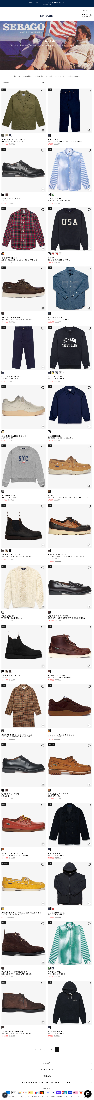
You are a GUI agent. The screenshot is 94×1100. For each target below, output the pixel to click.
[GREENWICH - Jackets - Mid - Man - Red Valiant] (52, 908)
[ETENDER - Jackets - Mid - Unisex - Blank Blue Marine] (49, 431)
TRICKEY (65, 140)
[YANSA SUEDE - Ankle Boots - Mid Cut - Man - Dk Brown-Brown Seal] (2, 550)
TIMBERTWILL (11, 378)
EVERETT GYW (11, 200)
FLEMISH (11, 617)
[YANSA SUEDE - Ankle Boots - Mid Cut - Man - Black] (10, 550)
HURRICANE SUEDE (61, 736)
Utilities (46, 1070)
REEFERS (56, 854)
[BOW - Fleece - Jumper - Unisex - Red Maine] (52, 253)
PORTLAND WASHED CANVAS (21, 914)
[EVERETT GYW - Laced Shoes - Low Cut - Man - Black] (2, 194)
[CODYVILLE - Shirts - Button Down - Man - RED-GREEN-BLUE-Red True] (2, 253)
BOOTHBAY (56, 378)
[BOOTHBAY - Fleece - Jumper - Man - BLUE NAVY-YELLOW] (52, 372)
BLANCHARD (56, 1032)
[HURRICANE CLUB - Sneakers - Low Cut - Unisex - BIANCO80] (2, 431)
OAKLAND (59, 200)
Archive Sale (46, 41)
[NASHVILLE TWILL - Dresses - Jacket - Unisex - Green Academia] (2, 135)
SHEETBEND (60, 318)
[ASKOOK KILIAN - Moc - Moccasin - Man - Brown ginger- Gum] (2, 849)
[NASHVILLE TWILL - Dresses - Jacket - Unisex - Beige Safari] (6, 135)
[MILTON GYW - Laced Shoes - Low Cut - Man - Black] (2, 790)
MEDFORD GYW (67, 617)
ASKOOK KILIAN (14, 854)
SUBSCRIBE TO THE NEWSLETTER (46, 1082)
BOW (59, 259)
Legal (46, 1076)
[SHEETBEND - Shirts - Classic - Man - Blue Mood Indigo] (49, 313)
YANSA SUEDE (16, 556)
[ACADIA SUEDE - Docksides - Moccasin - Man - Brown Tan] (49, 790)
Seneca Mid (59, 676)
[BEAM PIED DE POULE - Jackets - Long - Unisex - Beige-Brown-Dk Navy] (2, 730)
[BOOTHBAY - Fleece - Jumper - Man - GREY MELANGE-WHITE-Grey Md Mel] (60, 372)
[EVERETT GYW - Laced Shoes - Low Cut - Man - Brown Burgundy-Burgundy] (6, 194)
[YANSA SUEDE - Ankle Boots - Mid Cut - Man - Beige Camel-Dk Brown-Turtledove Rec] (6, 550)
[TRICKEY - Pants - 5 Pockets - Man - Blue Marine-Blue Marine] (49, 135)
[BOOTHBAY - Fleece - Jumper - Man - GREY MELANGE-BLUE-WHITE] (56, 372)
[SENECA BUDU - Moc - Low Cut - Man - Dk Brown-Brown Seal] (2, 313)
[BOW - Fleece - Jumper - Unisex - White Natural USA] (60, 253)
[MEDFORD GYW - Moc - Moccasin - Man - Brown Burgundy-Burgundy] (49, 612)
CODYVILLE (19, 259)
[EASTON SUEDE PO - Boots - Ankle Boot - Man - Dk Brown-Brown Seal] (2, 968)
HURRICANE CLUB (13, 437)
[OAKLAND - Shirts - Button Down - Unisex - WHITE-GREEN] (52, 194)
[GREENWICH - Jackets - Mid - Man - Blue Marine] (49, 908)
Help (46, 1063)
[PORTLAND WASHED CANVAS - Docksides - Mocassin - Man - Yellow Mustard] (2, 908)
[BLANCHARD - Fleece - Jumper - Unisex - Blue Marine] (49, 1027)
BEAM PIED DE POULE (16, 736)
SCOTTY (68, 496)
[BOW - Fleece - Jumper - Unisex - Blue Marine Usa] (49, 253)
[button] (5, 1095)
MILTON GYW (10, 795)
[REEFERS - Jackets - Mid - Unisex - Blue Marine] (49, 849)
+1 (64, 372)
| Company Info (82, 1097)
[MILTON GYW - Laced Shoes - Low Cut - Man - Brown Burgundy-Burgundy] (6, 790)
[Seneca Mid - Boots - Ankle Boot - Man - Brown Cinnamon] (49, 671)
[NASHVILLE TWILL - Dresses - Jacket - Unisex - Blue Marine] (10, 135)
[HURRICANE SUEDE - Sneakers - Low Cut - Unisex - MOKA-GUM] (49, 730)
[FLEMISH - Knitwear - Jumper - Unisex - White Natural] (2, 612)
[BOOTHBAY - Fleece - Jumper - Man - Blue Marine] (49, 372)
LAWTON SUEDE (16, 1032)
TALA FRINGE (66, 557)
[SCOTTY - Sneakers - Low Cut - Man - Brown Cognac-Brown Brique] (49, 491)
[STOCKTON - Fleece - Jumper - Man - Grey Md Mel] (2, 491)
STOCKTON (9, 496)
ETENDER (60, 437)
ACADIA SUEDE (58, 795)
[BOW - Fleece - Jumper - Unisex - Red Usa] (56, 253)
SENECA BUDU (16, 318)
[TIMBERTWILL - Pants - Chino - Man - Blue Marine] (2, 372)
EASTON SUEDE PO (16, 973)
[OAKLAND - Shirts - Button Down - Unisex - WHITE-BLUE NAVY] (49, 194)
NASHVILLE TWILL (14, 140)
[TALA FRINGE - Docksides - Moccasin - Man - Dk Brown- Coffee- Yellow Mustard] (49, 550)
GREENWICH (56, 914)
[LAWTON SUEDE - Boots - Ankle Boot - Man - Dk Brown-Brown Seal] (2, 1027)
